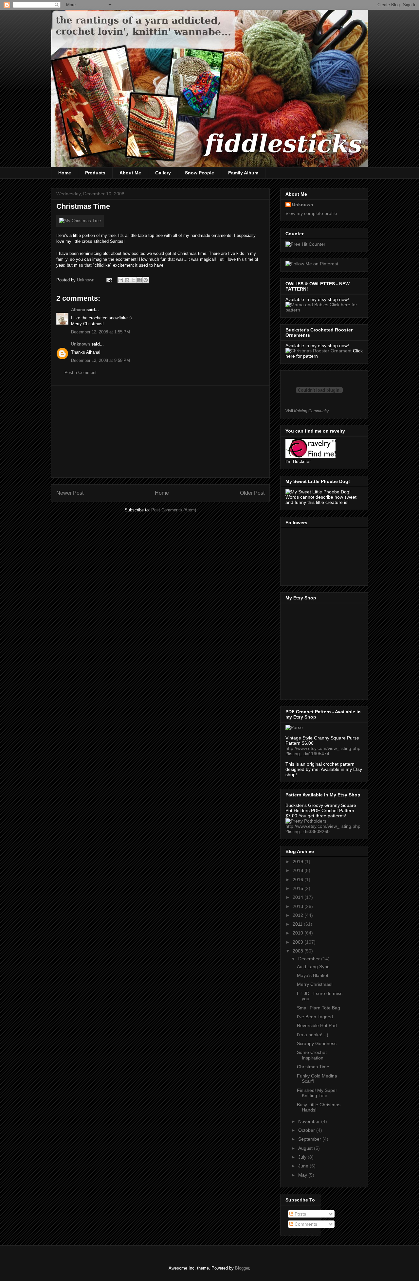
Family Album (243, 172)
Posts (299, 1214)
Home (64, 172)
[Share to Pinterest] (145, 280)
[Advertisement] (160, 431)
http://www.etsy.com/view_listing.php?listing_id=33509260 (322, 829)
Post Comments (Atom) (173, 509)
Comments (305, 1224)
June (304, 1165)
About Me (130, 172)
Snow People (199, 172)
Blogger (242, 1268)
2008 (298, 950)
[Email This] (121, 280)
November (309, 1121)
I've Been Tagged (315, 1016)
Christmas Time (313, 1066)
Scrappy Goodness (317, 1043)
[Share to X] (133, 280)
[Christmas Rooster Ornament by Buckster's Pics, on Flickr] (318, 350)
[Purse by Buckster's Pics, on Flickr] (294, 727)
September (310, 1139)
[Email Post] (109, 279)
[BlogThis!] (127, 280)
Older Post (252, 493)
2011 (298, 924)
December (309, 958)
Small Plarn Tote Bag (318, 1007)
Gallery (163, 172)
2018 (298, 870)
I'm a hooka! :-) (312, 1034)
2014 (298, 897)
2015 (298, 888)
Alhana (78, 309)
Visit (307, 411)
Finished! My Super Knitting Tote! (317, 1093)
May (303, 1175)
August (306, 1148)
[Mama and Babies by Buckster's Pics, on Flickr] (307, 304)
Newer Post (69, 493)
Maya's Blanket (312, 975)
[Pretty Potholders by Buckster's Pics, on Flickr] (305, 821)
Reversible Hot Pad (317, 1025)
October (307, 1130)
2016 (298, 879)
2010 (298, 932)
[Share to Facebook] (139, 280)
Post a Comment (80, 372)
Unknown (80, 344)
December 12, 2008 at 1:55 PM (100, 331)
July (303, 1157)
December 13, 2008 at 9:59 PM (100, 360)
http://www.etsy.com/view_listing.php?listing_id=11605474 (322, 751)
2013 (298, 906)
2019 (298, 861)
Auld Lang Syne (313, 966)
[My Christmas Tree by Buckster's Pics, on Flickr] (80, 220)
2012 (298, 915)
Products (95, 172)
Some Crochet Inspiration (312, 1055)
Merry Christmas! (315, 984)
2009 (298, 942)
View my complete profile (311, 213)
